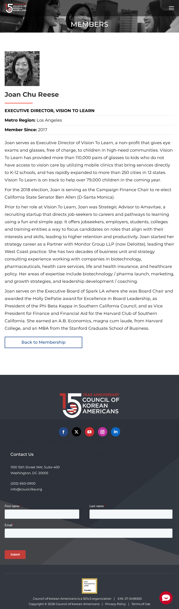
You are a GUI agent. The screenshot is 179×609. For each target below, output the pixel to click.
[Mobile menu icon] (171, 8)
